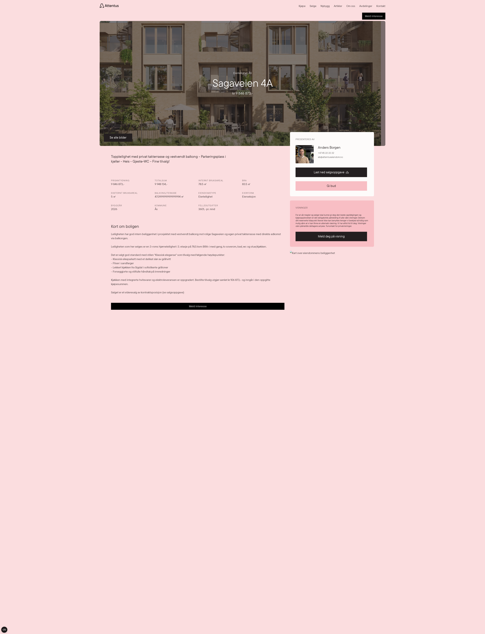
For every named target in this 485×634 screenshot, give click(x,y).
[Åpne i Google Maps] (332, 293)
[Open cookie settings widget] (4, 630)
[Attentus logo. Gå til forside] (109, 5)
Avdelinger (365, 6)
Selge (313, 6)
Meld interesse (374, 16)
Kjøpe (302, 6)
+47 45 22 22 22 (326, 153)
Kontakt (380, 6)
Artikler (338, 6)
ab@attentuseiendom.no (330, 157)
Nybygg (325, 6)
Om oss (350, 6)
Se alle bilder (118, 137)
